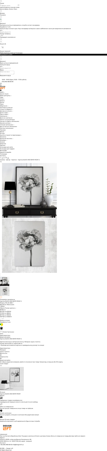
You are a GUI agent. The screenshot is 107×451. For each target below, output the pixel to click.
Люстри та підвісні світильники (9, 121)
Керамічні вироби (5, 152)
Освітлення (7, 53)
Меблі (2, 53)
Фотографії (3, 150)
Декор (13, 53)
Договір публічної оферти (77, 436)
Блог (20, 436)
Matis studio (10, 304)
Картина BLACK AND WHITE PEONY (10, 394)
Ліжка (1, 104)
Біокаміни (3, 137)
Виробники (14, 436)
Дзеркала (3, 143)
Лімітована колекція (6, 107)
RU (1, 85)
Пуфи (1, 97)
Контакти (3, 155)
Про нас (2, 436)
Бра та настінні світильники (8, 126)
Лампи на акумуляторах (7, 119)
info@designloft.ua (18, 444)
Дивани (2, 100)
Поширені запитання (28, 436)
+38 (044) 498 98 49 (7, 81)
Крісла (2, 102)
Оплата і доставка (40, 436)
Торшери (3, 130)
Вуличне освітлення (6, 118)
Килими (2, 142)
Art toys (2, 133)
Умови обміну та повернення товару (57, 436)
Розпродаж (19, 53)
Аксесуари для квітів (6, 147)
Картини (2, 145)
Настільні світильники (6, 128)
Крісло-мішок (4, 94)
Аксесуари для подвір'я (7, 149)
